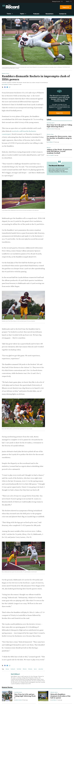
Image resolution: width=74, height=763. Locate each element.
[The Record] (11, 7)
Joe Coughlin (50, 155)
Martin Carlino (51, 128)
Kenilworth (13, 669)
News (52, 134)
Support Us (66, 7)
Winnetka (30, 669)
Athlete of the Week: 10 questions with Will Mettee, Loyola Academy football (59, 151)
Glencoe (7, 669)
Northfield (19, 669)
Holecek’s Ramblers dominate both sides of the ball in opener (60, 696)
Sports (7, 73)
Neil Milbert (5, 84)
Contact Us (62, 13)
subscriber (40, 669)
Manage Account (56, 1)
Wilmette (4, 73)
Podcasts (36, 13)
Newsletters (49, 13)
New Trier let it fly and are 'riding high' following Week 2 (59, 126)
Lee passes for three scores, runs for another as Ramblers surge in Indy (59, 138)
